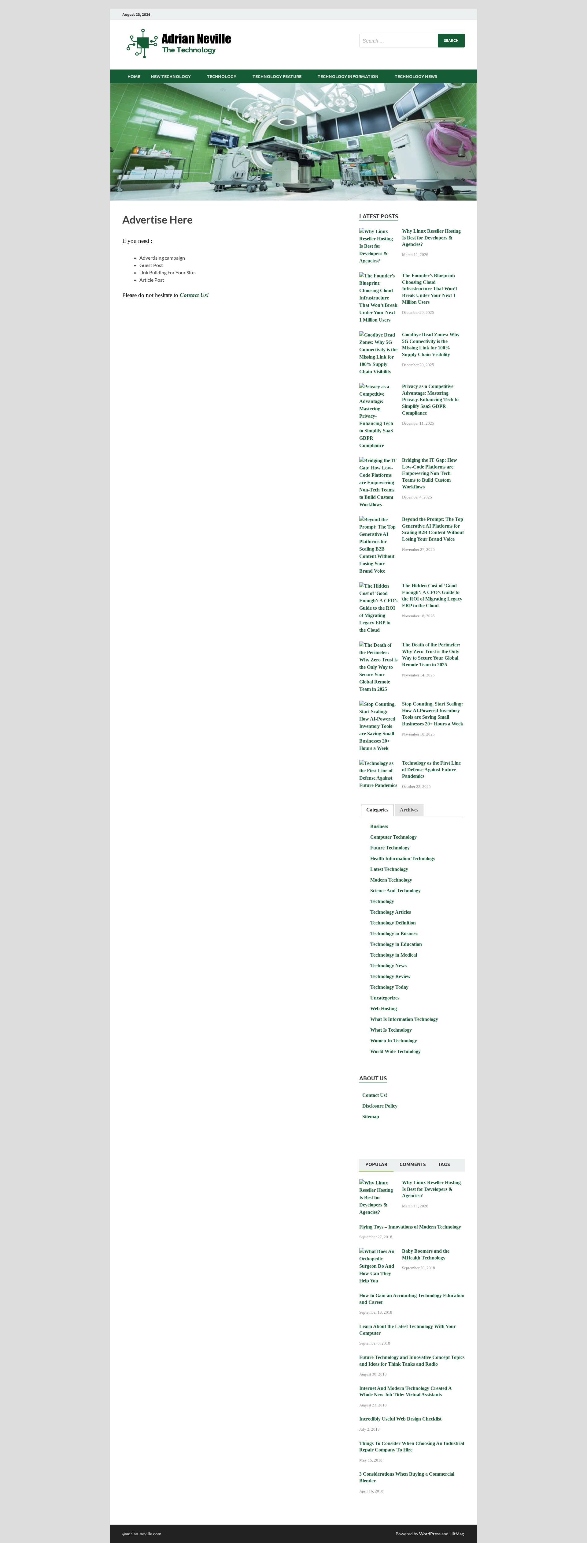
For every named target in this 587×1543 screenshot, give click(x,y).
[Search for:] (412, 40)
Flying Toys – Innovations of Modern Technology (410, 1226)
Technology (221, 76)
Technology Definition (393, 922)
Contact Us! (374, 1095)
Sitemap (370, 1116)
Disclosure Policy (379, 1105)
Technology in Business (394, 933)
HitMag (456, 1533)
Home (133, 76)
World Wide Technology (395, 1051)
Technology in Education (396, 944)
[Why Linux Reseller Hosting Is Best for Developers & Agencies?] (378, 231)
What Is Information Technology (404, 1019)
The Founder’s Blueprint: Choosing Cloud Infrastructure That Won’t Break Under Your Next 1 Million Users (429, 289)
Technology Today (389, 987)
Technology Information (348, 76)
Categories (377, 809)
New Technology (171, 76)
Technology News (416, 76)
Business (379, 826)
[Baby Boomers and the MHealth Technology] (378, 1251)
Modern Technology (391, 880)
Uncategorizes (384, 997)
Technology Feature (277, 76)
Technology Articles (390, 912)
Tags (444, 1164)
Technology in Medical (393, 955)
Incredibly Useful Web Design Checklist (400, 1418)
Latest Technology (389, 869)
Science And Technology (395, 890)
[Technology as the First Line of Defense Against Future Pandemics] (378, 763)
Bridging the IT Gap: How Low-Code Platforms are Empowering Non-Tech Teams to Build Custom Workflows (429, 473)
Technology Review (390, 976)
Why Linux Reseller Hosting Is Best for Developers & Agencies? (431, 237)
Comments (413, 1164)
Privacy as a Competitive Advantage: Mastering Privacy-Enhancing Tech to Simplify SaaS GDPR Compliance (430, 400)
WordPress (430, 1533)
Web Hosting (383, 1008)
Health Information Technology (402, 858)
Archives (409, 809)
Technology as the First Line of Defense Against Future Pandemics (431, 769)
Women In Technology (393, 1040)
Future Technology (390, 847)
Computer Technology (393, 837)
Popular (376, 1164)
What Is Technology (391, 1030)
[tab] (377, 810)
